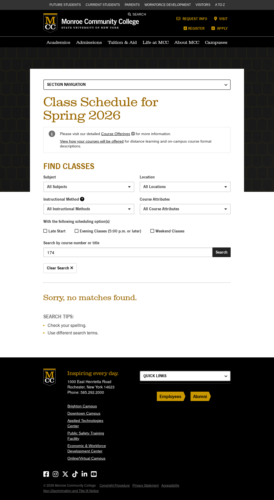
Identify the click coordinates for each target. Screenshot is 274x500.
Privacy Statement (145, 485)
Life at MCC (156, 42)
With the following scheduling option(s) (76, 221)
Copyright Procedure (115, 485)
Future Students (65, 5)
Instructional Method (61, 199)
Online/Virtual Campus (86, 458)
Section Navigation (66, 84)
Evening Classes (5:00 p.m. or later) (110, 231)
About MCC (186, 42)
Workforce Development (167, 5)
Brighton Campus (82, 406)
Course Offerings (118, 134)
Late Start (57, 231)
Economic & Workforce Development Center (86, 448)
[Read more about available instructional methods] (82, 199)
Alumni (200, 396)
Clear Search (58, 267)
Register (196, 28)
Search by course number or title (71, 242)
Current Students (103, 5)
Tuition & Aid (122, 42)
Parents (132, 5)
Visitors (203, 5)
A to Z (220, 5)
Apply (222, 28)
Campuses (216, 42)
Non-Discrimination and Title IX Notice (71, 490)
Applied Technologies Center (85, 423)
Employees (170, 396)
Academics (58, 42)
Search (139, 14)
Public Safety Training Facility (85, 436)
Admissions (89, 42)
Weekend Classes (169, 231)
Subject (49, 177)
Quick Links (154, 375)
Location (147, 177)
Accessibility (170, 485)
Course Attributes (155, 199)
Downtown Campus (83, 413)
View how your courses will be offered (92, 141)
